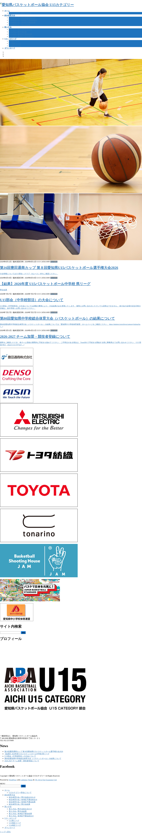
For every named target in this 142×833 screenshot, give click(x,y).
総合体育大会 (9, 795)
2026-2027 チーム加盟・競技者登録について (35, 336)
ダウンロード (9, 828)
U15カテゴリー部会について (20, 13)
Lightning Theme (26, 780)
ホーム (7, 790)
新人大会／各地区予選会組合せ (21, 36)
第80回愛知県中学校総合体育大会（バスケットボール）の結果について (57, 318)
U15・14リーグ (10, 818)
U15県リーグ (14, 41)
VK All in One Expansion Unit (46, 780)
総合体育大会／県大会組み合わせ (22, 18)
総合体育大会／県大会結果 (19, 25)
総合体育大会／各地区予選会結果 (22, 22)
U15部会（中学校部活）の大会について (31, 300)
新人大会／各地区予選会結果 (20, 34)
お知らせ (53, 262)
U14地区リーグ (15, 46)
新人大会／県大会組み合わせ (20, 29)
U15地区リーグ (15, 43)
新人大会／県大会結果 (18, 32)
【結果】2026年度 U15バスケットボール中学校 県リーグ (45, 284)
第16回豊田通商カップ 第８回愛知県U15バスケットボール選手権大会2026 (59, 268)
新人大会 (8, 807)
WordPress (12, 780)
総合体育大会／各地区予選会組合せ (23, 20)
